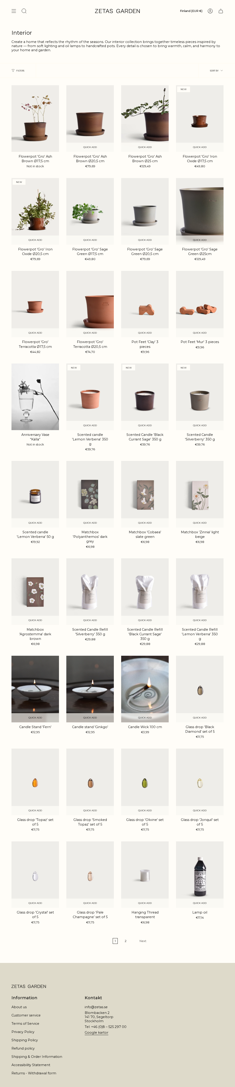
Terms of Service (25, 1024)
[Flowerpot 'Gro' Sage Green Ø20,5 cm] (145, 211)
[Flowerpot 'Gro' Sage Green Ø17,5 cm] (90, 211)
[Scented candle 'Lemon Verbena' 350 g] (90, 396)
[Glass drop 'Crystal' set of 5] (35, 874)
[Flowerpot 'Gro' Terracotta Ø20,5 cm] (90, 304)
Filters (20, 70)
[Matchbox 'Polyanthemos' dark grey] (90, 494)
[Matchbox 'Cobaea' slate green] (145, 494)
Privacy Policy (22, 1032)
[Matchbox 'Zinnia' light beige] (200, 494)
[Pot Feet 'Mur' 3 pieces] (200, 304)
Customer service (26, 1015)
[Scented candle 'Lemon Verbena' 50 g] (35, 494)
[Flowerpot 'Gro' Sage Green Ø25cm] (200, 211)
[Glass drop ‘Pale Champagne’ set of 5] (90, 874)
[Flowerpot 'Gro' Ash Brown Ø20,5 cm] (90, 118)
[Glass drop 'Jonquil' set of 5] (200, 782)
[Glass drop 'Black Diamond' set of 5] (200, 689)
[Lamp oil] (200, 874)
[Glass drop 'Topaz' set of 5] (35, 782)
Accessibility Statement (30, 1065)
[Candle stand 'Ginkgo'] (90, 689)
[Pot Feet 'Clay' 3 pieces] (145, 304)
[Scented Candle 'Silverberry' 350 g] (200, 396)
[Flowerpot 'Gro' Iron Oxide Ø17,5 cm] (200, 118)
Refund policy (23, 1048)
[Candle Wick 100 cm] (145, 689)
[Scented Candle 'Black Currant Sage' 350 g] (145, 396)
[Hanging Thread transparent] (145, 874)
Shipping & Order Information (36, 1057)
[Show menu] (13, 11)
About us (19, 1007)
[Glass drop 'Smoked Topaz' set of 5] (90, 782)
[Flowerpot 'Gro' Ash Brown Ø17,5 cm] (35, 118)
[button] (24, 11)
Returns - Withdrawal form (33, 1073)
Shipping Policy (24, 1040)
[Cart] (220, 11)
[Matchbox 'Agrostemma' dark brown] (35, 591)
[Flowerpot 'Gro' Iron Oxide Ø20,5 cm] (35, 211)
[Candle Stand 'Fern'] (35, 689)
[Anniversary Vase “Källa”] (35, 396)
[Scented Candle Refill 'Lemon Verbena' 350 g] (200, 591)
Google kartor (96, 1032)
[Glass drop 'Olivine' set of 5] (145, 782)
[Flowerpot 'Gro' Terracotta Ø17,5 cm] (35, 304)
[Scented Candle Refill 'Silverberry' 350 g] (90, 591)
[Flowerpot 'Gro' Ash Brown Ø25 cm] (145, 118)
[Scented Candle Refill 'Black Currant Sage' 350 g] (145, 591)
